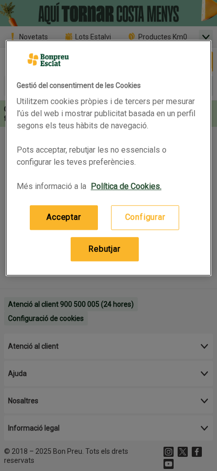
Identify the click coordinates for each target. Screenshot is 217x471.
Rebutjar (104, 249)
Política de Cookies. (126, 187)
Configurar (145, 217)
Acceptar (63, 217)
